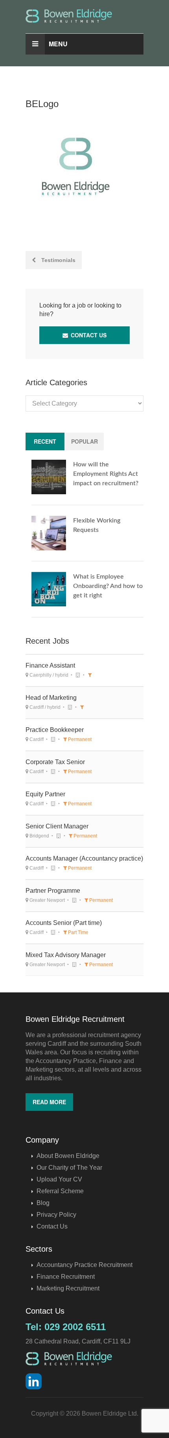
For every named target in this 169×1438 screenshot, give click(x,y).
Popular (84, 441)
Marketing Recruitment (68, 1288)
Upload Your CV (59, 1179)
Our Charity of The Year (69, 1167)
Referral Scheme (60, 1191)
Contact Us (88, 335)
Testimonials (57, 260)
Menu (58, 43)
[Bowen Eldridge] (84, 16)
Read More (49, 1102)
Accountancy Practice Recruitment (84, 1264)
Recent (45, 441)
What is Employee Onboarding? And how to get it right (108, 586)
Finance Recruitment (66, 1276)
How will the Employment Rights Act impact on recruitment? (105, 473)
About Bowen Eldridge (68, 1155)
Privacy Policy (56, 1214)
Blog (43, 1203)
